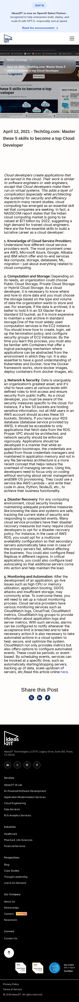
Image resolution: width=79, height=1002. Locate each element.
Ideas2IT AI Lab (13, 784)
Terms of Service (12, 989)
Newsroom (10, 919)
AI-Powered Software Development (25, 790)
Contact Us (10, 938)
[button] (71, 38)
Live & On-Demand (15, 882)
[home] (8, 38)
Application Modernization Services (25, 797)
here (64, 672)
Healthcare (10, 833)
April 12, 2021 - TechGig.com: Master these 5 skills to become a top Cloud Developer (36, 68)
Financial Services (15, 846)
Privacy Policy (11, 984)
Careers (9, 913)
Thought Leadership (16, 876)
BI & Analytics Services (17, 815)
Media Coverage (17, 59)
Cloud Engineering (15, 803)
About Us (9, 901)
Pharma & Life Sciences (18, 839)
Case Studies (12, 870)
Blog (6, 864)
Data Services (12, 809)
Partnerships (11, 907)
